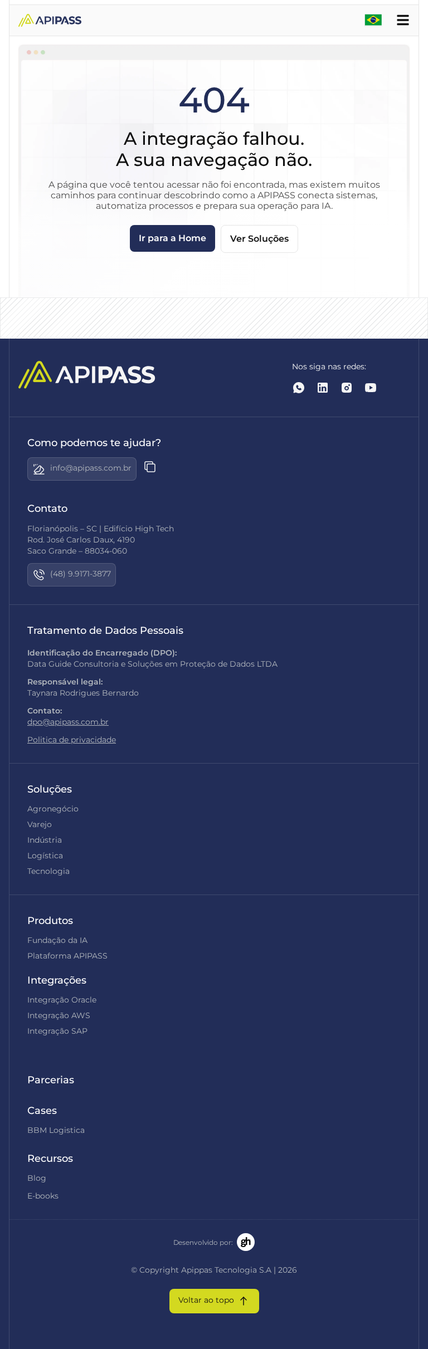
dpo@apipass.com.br (68, 722)
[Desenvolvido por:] (246, 1242)
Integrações (56, 980)
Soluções (49, 789)
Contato (47, 508)
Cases (42, 1110)
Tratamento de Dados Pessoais (105, 630)
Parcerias (50, 1080)
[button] (82, 469)
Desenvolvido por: (203, 1242)
